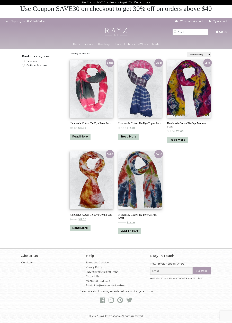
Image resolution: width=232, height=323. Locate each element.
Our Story (27, 262)
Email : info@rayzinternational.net (105, 285)
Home (77, 44)
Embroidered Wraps (136, 44)
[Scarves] (23, 61)
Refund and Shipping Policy (102, 271)
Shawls (155, 44)
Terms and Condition (98, 262)
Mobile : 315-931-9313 (98, 280)
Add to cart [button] (129, 231)
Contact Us (92, 276)
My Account (219, 21)
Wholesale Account (191, 21)
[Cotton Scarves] (23, 65)
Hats (118, 44)
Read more (80, 136)
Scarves (88, 44)
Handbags (104, 44)
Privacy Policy (94, 267)
